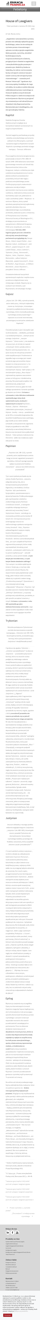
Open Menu (33, 4)
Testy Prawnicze (10, 1254)
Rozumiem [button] (7, 1315)
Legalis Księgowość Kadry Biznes (14, 1246)
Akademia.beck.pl (11, 1264)
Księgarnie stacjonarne (12, 1271)
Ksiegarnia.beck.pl (11, 1262)
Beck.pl (8, 1269)
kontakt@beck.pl (14, 1290)
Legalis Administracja (12, 1243)
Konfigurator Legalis (11, 1250)
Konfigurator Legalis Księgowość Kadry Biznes (18, 1252)
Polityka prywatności (11, 1273)
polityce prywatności (21, 1311)
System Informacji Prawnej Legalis (15, 1241)
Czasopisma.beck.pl (11, 1267)
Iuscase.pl (8, 1248)
